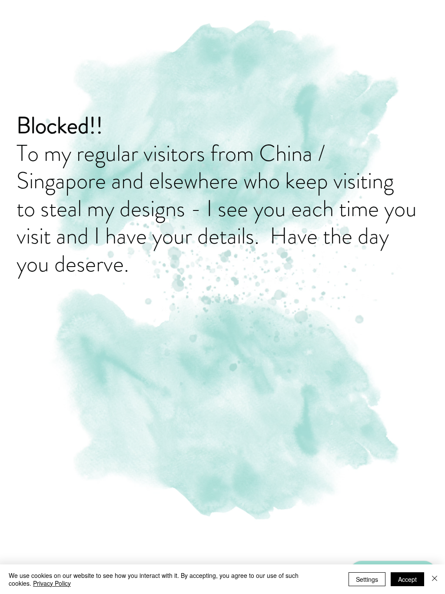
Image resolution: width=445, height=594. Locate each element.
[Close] (434, 579)
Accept (407, 579)
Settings (367, 579)
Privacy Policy (52, 583)
